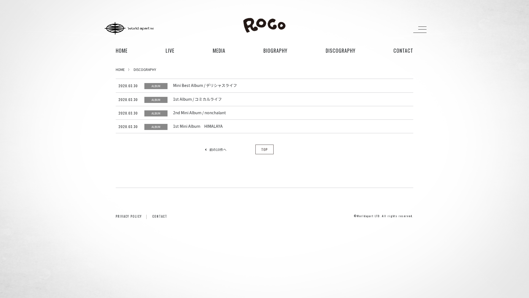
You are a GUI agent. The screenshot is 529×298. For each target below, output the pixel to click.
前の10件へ (217, 149)
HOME (122, 50)
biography (275, 50)
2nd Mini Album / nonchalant (199, 112)
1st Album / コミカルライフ (197, 99)
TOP (264, 149)
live (170, 50)
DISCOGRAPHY (145, 69)
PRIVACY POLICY (129, 216)
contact (403, 50)
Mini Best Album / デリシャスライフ (205, 85)
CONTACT (159, 216)
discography (340, 50)
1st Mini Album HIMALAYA (198, 126)
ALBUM (156, 86)
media (219, 50)
